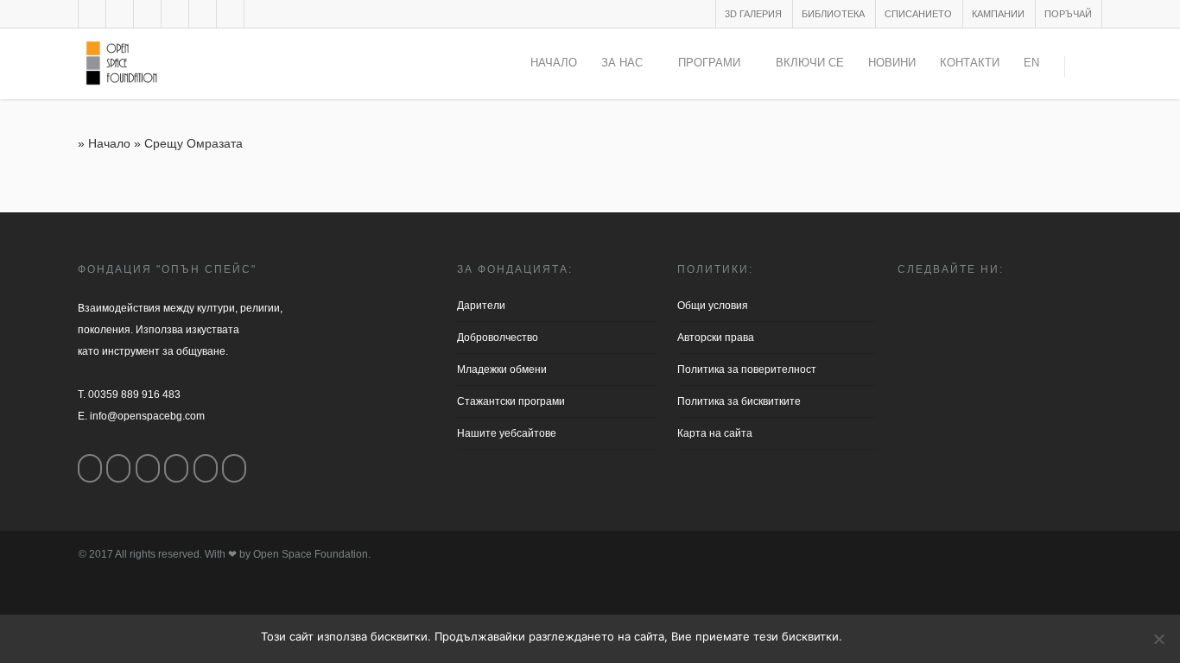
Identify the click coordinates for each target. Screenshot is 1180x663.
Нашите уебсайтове (506, 433)
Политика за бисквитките (739, 401)
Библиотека (833, 14)
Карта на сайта (714, 433)
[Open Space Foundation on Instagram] (118, 468)
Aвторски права (715, 338)
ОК (858, 636)
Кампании (998, 14)
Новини (892, 62)
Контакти (969, 62)
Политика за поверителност (746, 369)
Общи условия (712, 306)
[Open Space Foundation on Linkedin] (234, 468)
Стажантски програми (511, 401)
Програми (709, 62)
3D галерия (753, 14)
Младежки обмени (502, 369)
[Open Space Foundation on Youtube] (205, 468)
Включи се (810, 62)
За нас (622, 62)
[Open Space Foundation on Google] (176, 468)
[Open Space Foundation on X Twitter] (148, 468)
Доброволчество (497, 338)
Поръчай (1068, 14)
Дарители (481, 306)
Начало (553, 62)
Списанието (918, 14)
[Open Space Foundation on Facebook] (90, 468)
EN (1031, 62)
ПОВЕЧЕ (897, 636)
